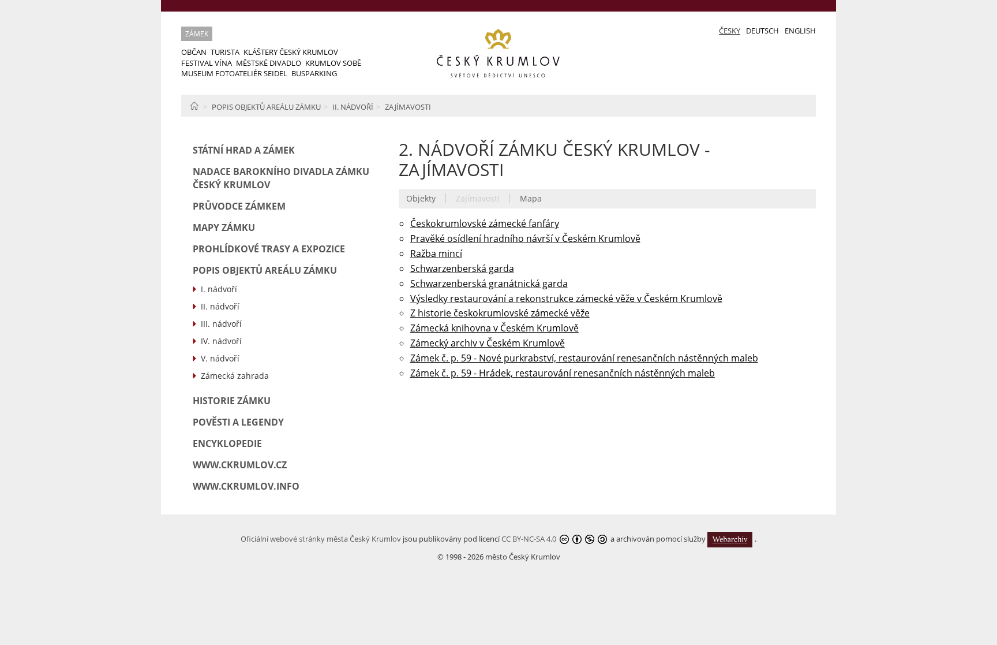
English (800, 30)
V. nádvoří (220, 358)
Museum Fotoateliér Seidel (234, 73)
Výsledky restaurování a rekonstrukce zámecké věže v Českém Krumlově (566, 298)
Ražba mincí (436, 253)
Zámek (196, 34)
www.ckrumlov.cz (240, 464)
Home (194, 106)
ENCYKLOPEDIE (227, 443)
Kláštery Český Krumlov (290, 52)
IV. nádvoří (221, 340)
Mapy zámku (224, 227)
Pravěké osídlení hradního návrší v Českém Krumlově (525, 238)
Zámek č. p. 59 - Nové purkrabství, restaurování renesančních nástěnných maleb (584, 358)
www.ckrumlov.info (246, 486)
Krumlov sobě (333, 63)
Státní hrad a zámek (244, 150)
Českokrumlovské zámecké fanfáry (484, 223)
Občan (194, 52)
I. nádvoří (219, 289)
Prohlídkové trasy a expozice (269, 249)
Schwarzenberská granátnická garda (489, 283)
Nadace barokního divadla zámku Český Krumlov (281, 178)
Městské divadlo (268, 63)
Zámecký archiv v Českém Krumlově (487, 343)
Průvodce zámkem (239, 206)
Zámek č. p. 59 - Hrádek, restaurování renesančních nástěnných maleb (562, 373)
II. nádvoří (352, 107)
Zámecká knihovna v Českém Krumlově (494, 328)
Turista (225, 52)
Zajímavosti (408, 107)
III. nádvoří (221, 323)
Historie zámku (232, 400)
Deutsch (762, 30)
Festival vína (206, 63)
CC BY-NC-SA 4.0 (528, 538)
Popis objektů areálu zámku (266, 107)
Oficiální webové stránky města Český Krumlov (321, 538)
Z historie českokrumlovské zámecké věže (500, 313)
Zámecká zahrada (235, 375)
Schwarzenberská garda (462, 268)
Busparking (314, 73)
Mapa (531, 198)
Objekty (421, 198)
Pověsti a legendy (238, 422)
